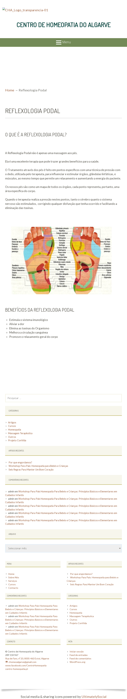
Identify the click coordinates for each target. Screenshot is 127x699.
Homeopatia (14, 429)
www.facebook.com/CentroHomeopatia (25, 665)
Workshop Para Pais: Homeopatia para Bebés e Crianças (38, 466)
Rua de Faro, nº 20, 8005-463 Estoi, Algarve (27, 658)
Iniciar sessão (77, 651)
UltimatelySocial (94, 697)
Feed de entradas (79, 655)
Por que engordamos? (20, 462)
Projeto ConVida (17, 440)
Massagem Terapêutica (20, 433)
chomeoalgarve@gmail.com (22, 662)
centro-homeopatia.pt (16, 668)
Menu (66, 42)
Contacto (13, 587)
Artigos (12, 422)
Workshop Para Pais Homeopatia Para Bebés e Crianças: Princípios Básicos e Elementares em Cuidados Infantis (31, 609)
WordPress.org (77, 662)
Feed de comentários (80, 658)
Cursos (12, 426)
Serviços (12, 580)
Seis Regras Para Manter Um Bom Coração (31, 469)
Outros (12, 436)
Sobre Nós (13, 577)
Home (11, 573)
